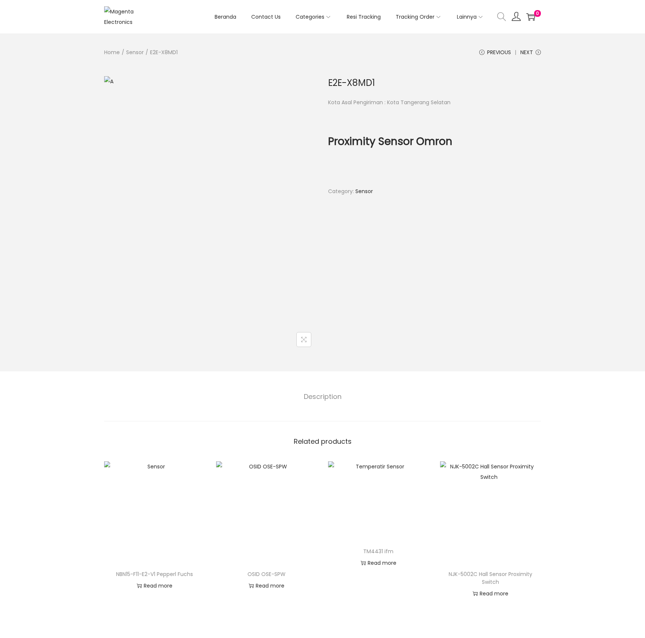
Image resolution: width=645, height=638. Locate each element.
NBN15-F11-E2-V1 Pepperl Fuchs (154, 574)
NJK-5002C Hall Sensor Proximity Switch (490, 578)
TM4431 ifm (378, 551)
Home (112, 52)
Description (323, 396)
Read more (158, 585)
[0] (530, 16)
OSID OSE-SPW (266, 574)
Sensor (135, 52)
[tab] (323, 396)
